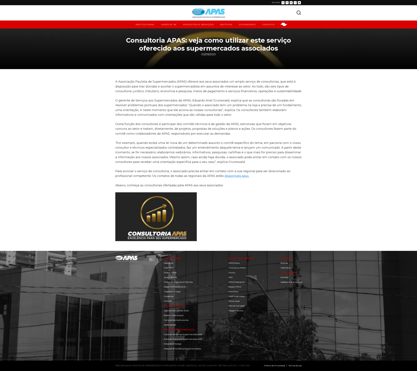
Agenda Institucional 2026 (176, 310)
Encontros (233, 291)
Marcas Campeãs (237, 306)
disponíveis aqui (237, 176)
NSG (231, 277)
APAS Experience (236, 282)
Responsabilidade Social (175, 286)
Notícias (284, 263)
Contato (284, 277)
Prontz (232, 272)
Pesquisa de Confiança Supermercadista (182, 348)
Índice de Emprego (172, 344)
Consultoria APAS (237, 267)
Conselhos (168, 296)
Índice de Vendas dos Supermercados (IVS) (183, 334)
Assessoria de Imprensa (291, 282)
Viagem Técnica (236, 310)
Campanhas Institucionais (176, 320)
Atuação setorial (175, 306)
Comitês (168, 301)
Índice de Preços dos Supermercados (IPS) (183, 339)
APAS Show (234, 263)
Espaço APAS (235, 286)
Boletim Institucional (173, 315)
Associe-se (168, 263)
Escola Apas (234, 301)
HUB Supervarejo (237, 296)
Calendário (169, 267)
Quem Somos (170, 277)
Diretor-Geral (170, 272)
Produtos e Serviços (241, 258)
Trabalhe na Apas (172, 291)
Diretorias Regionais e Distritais (178, 282)
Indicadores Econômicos (179, 329)
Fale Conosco (289, 272)
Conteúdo (286, 258)
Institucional (172, 258)
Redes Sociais (170, 325)
